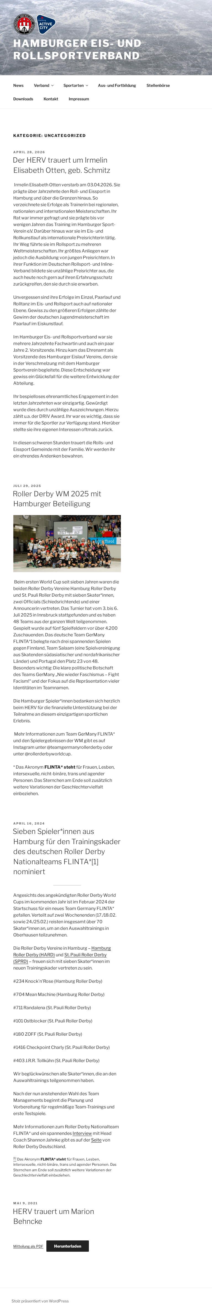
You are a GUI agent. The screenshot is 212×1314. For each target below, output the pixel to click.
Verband (41, 85)
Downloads (23, 98)
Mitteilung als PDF (28, 1246)
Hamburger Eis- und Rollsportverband (77, 49)
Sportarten (73, 85)
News (18, 85)
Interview (82, 1133)
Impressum (79, 98)
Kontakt (51, 98)
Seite (96, 1140)
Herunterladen (67, 1246)
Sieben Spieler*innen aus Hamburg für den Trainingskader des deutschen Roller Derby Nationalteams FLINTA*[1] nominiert (67, 851)
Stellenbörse (158, 85)
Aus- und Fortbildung (117, 85)
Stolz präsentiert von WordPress (40, 1301)
